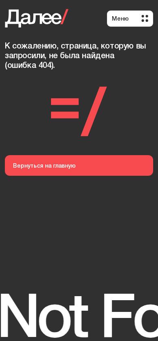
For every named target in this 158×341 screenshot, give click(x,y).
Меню (120, 18)
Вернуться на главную (44, 165)
